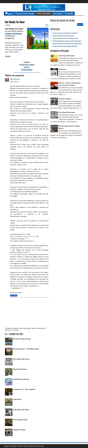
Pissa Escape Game (20, 420)
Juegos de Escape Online (24, 13)
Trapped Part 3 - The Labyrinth (24, 389)
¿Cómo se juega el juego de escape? (64, 33)
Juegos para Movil (43, 13)
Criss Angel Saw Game (21, 359)
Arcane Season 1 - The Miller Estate (26, 349)
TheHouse (62, 69)
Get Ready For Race (15, 22)
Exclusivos (58, 13)
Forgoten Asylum (19, 430)
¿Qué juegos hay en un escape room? (65, 38)
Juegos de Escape (13, 33)
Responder (14, 295)
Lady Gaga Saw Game (21, 409)
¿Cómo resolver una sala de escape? (65, 46)
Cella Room (17, 399)
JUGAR (7, 56)
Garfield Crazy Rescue (21, 379)
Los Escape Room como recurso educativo (66, 41)
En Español (69, 13)
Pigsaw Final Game (20, 369)
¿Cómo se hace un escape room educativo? (67, 43)
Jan (11, 79)
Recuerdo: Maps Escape (22, 339)
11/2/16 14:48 (16, 79)
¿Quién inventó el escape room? (63, 35)
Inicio (10, 13)
